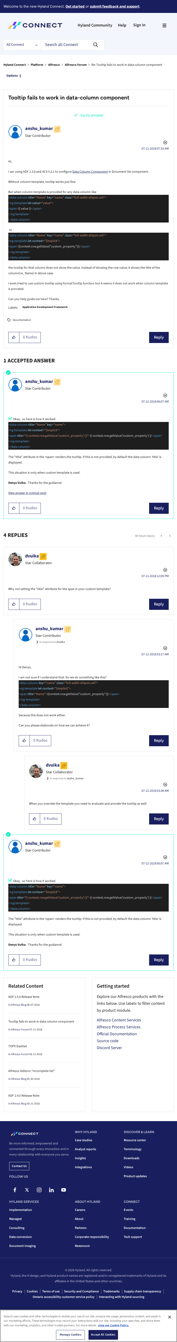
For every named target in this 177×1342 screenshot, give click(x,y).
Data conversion (20, 1237)
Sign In (139, 25)
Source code (107, 1041)
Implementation (20, 1210)
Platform (37, 65)
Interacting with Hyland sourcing (121, 1297)
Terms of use (51, 1291)
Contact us (19, 1166)
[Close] (170, 1317)
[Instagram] (39, 1189)
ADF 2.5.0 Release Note (23, 997)
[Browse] (164, 25)
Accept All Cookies (103, 1335)
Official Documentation (117, 1034)
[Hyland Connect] (35, 25)
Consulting (16, 1228)
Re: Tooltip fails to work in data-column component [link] (126, 65)
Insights (80, 1158)
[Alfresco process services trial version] (169, 536)
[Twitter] (26, 1189)
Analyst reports (85, 1149)
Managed (15, 1219)
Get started (75, 6)
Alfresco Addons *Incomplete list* (31, 1071)
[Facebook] (14, 1189)
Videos (128, 1167)
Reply (159, 337)
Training (129, 1219)
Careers (80, 1210)
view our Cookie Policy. (113, 1325)
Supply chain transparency (142, 1291)
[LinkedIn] (51, 1189)
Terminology (133, 1149)
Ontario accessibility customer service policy (63, 1297)
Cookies (32, 1291)
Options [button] (12, 75)
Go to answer (91, 115)
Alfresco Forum (76, 65)
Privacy (17, 1291)
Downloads (131, 1158)
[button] (14, 337)
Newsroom (82, 1246)
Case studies (83, 1140)
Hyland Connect (14, 65)
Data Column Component (90, 171)
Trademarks (111, 1291)
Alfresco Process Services (119, 1027)
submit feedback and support (114, 6)
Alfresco (54, 65)
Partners (80, 1228)
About (79, 1219)
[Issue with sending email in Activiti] (162, 536)
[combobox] (72, 44)
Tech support (133, 1237)
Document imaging (22, 1246)
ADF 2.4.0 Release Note (23, 1095)
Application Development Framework (45, 307)
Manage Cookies (70, 1335)
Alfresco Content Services (119, 1020)
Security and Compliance (81, 1291)
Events (128, 1210)
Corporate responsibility (92, 1237)
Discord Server (109, 1048)
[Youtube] (63, 1189)
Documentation (22, 320)
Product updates (135, 1176)
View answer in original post (27, 493)
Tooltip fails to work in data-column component (41, 1021)
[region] (88, 1326)
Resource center (135, 1140)
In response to (52, 642)
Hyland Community (95, 25)
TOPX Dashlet (17, 1046)
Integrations (83, 1167)
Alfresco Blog (18, 1005)
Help (122, 25)
